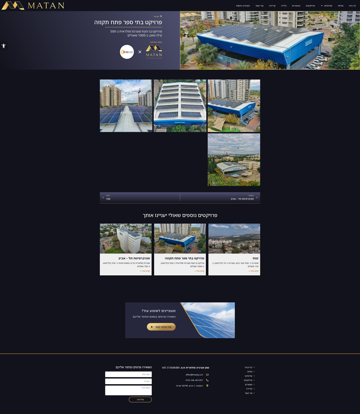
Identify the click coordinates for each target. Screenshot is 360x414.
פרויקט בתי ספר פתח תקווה (184, 258)
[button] (3, 46)
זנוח (255, 258)
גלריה (284, 5)
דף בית (352, 5)
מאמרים (296, 5)
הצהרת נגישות (243, 5)
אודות (341, 5)
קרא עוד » (253, 270)
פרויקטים (310, 5)
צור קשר (259, 5)
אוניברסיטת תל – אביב (134, 258)
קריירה (272, 5)
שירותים (328, 5)
